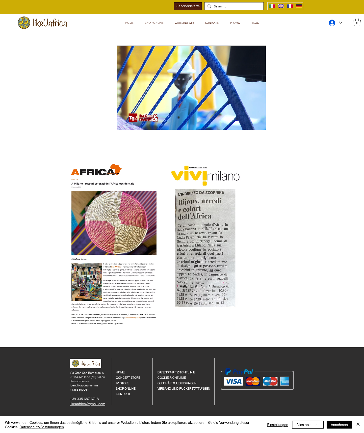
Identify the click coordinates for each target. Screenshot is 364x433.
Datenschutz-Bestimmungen (42, 426)
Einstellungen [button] (277, 424)
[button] (184, 23)
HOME (120, 372)
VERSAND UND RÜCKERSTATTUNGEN (176, 388)
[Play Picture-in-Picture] (250, 123)
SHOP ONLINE (125, 388)
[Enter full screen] (259, 123)
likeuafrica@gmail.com (87, 404)
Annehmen (339, 424)
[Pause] (123, 123)
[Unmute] (131, 123)
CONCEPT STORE (128, 377)
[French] (289, 6)
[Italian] (272, 6)
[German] (298, 6)
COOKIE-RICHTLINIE (171, 377)
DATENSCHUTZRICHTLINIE (176, 372)
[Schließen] (358, 424)
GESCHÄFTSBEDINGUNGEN (176, 383)
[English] (280, 6)
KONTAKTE (123, 394)
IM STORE (122, 383)
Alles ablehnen (307, 424)
